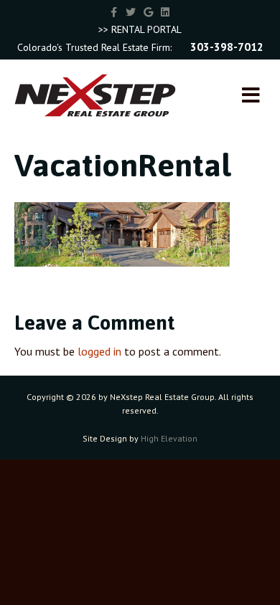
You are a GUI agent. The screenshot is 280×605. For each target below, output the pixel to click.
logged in (99, 351)
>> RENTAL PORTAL (140, 29)
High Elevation (169, 438)
